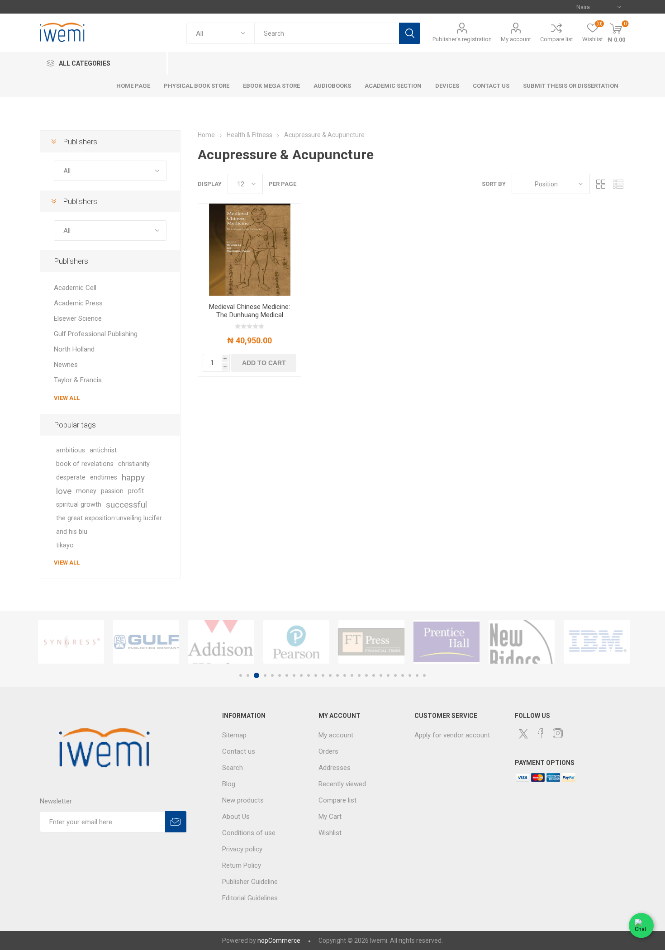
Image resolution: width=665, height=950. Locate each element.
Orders (328, 751)
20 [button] (381, 675)
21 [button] (388, 675)
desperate (71, 477)
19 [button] (373, 675)
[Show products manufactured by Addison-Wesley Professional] (221, 642)
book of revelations (85, 464)
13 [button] (330, 675)
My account (516, 39)
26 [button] (424, 675)
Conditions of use (249, 833)
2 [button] (248, 675)
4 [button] (265, 675)
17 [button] (359, 675)
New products (243, 800)
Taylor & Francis (78, 380)
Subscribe (175, 821)
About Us (236, 816)
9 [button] (301, 675)
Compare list (556, 39)
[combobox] (326, 33)
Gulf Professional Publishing (96, 334)
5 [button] (272, 675)
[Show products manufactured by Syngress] (71, 642)
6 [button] (279, 675)
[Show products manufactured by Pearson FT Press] (296, 642)
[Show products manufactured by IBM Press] (597, 642)
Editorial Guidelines (250, 898)
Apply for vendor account (452, 735)
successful (126, 504)
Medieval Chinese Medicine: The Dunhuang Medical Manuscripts (249, 315)
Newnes (66, 365)
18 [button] (366, 675)
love (63, 491)
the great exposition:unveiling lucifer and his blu (109, 525)
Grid (601, 184)
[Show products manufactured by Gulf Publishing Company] (146, 642)
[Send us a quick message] (641, 926)
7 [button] (286, 675)
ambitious (70, 450)
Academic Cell (75, 288)
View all (67, 397)
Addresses (334, 768)
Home (206, 134)
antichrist (103, 450)
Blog (228, 784)
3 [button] (256, 675)
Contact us (238, 751)
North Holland (74, 349)
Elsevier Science (78, 318)
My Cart (330, 816)
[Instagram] (558, 733)
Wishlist (330, 833)
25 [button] (417, 675)
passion (112, 491)
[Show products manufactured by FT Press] (371, 642)
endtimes (103, 477)
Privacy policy (242, 849)
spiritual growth (78, 504)
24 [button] (409, 675)
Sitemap (234, 735)
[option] (71, 642)
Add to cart (264, 362)
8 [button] (294, 675)
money (86, 491)
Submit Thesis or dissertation (570, 85)
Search (409, 33)
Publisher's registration (462, 39)
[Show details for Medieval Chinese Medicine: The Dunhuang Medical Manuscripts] (249, 250)
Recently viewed (342, 784)
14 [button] (337, 675)
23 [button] (402, 675)
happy (133, 477)
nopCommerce (278, 940)
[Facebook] (540, 733)
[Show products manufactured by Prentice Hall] (446, 642)
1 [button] (240, 675)
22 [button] (395, 675)
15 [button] (344, 675)
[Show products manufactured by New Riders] (522, 642)
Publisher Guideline (250, 882)
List (618, 184)
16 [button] (352, 675)
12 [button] (323, 675)
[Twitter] (523, 734)
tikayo (65, 545)
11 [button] (315, 675)
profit (136, 491)
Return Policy (241, 865)
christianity (134, 464)
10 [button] (308, 675)
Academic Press (78, 303)
